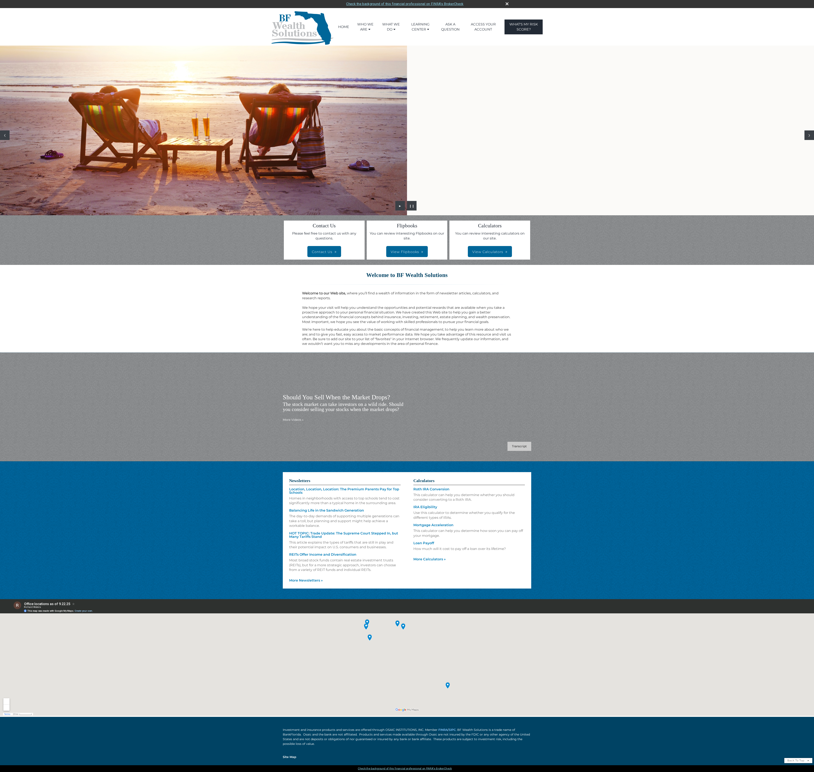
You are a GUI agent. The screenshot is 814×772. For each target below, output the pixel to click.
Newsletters (299, 480)
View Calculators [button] (487, 252)
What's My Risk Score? (523, 26)
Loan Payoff (423, 543)
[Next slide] (809, 135)
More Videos (293, 419)
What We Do (391, 26)
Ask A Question (450, 26)
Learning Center (420, 26)
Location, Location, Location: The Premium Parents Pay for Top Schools (344, 491)
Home (343, 27)
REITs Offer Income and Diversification (322, 554)
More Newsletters (306, 580)
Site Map (289, 757)
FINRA (443, 730)
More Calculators (429, 559)
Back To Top (796, 760)
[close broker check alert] (507, 4)
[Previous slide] (5, 135)
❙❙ (412, 206)
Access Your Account (483, 26)
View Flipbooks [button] (405, 252)
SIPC (452, 730)
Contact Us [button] (322, 252)
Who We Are (365, 26)
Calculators (424, 480)
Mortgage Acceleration (433, 525)
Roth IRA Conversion (431, 489)
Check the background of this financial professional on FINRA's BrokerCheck (404, 4)
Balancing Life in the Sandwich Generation (326, 510)
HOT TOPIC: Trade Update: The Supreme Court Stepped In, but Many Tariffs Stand (343, 535)
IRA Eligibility (425, 507)
